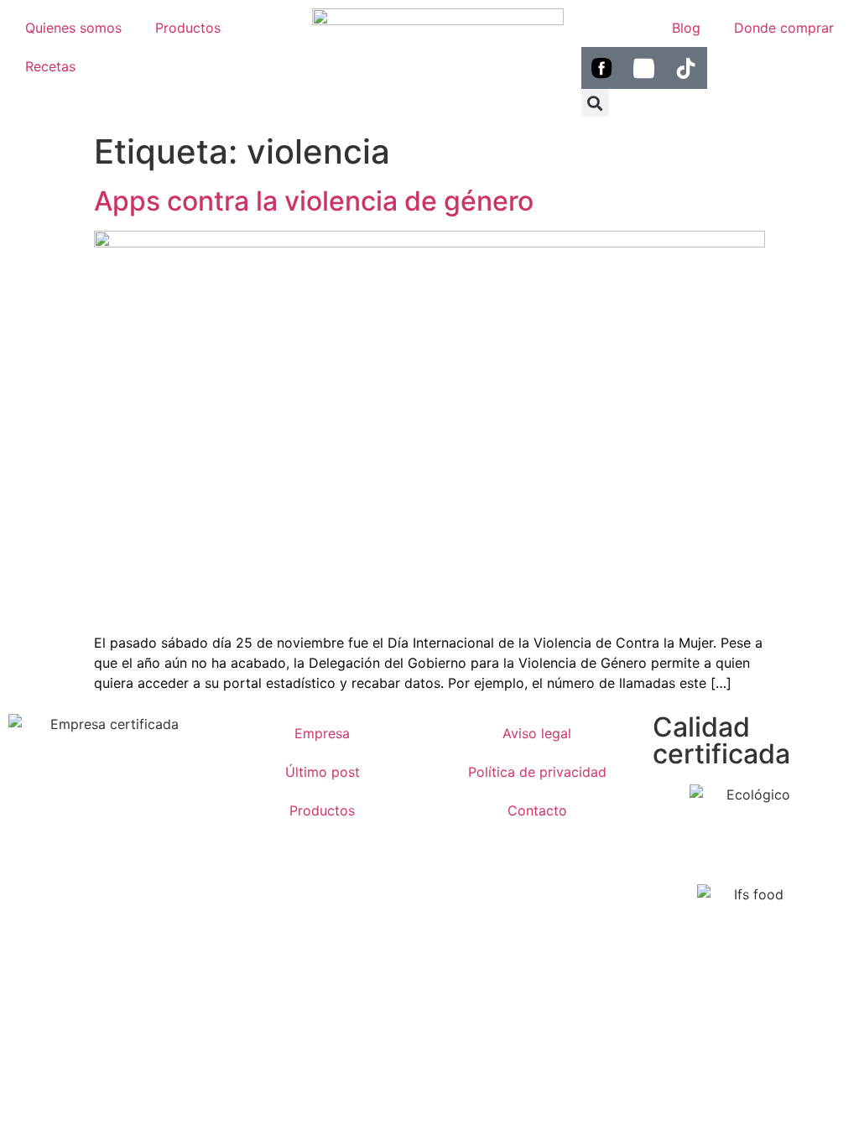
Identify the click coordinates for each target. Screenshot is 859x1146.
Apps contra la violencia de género (314, 201)
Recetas (50, 66)
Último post (322, 771)
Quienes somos (73, 27)
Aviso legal (536, 733)
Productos (188, 27)
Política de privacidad (537, 771)
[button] (595, 103)
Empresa (322, 733)
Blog (686, 27)
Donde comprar (784, 27)
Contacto (537, 810)
